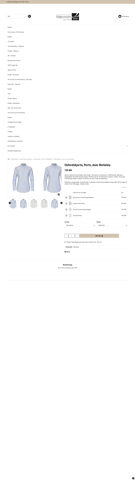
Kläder (10, 27)
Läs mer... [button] (124, 187)
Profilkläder (11, 127)
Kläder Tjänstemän (14, 103)
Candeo (10, 131)
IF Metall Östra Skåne (15, 122)
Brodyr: (99, 222)
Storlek (67, 222)
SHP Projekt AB (12, 65)
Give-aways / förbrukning (16, 32)
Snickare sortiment (13, 136)
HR (43, 159)
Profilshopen (14, 159)
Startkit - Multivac (13, 51)
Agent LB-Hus (12, 70)
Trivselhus (11, 41)
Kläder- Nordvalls (13, 75)
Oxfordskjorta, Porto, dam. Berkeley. (63, 159)
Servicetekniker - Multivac (16, 46)
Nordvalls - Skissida (14, 84)
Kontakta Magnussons (14, 151)
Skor (9, 94)
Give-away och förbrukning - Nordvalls (20, 79)
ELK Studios (11, 146)
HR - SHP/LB (12, 56)
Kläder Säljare (12, 98)
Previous (10, 203)
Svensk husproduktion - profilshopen (30, 159)
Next (61, 203)
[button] (123, 16)
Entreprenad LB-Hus (14, 60)
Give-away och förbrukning (16, 113)
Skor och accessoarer (14, 108)
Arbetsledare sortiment (15, 141)
